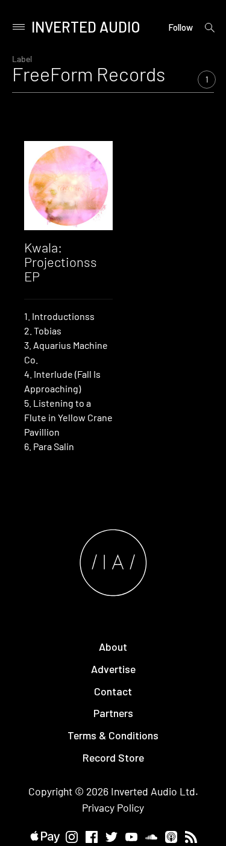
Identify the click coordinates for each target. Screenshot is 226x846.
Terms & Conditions (113, 735)
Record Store (113, 757)
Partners (113, 712)
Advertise (113, 668)
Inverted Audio (85, 27)
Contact (113, 691)
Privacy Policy (113, 807)
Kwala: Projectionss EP (60, 261)
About (113, 646)
